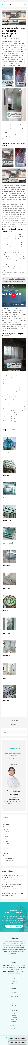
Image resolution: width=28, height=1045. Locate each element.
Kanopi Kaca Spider (9, 860)
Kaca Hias (5, 829)
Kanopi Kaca (7, 521)
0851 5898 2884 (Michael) (19, 971)
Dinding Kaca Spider (9, 858)
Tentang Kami (14, 981)
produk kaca (16, 189)
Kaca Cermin (7, 678)
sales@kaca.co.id (14, 797)
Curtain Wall (6, 453)
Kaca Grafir (6, 633)
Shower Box (6, 656)
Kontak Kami (14, 983)
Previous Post (14, 720)
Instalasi (4, 839)
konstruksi (9, 65)
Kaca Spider (6, 476)
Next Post (14, 725)
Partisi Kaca (6, 566)
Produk (3, 822)
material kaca (6, 322)
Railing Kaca (6, 588)
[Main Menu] (25, 4)
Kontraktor (4, 851)
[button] (14, 926)
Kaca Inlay (6, 701)
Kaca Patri (6, 611)
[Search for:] (14, 732)
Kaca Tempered (5, 38)
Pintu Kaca (6, 498)
